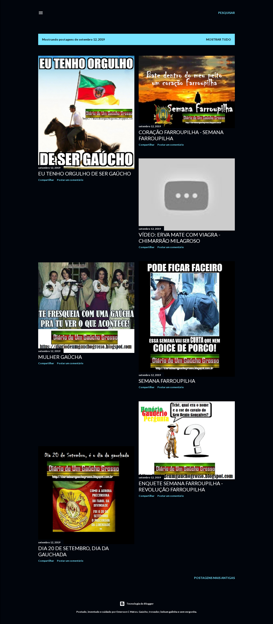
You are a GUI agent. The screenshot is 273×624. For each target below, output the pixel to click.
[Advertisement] (86, 222)
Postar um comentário (70, 179)
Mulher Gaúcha (60, 357)
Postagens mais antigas (214, 578)
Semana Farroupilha (167, 381)
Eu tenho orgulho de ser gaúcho (84, 173)
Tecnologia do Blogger (140, 603)
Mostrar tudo (218, 39)
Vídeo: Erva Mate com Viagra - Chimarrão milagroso (179, 237)
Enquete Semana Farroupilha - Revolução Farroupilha (181, 486)
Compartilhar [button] (46, 179)
